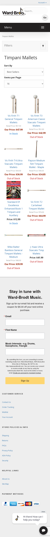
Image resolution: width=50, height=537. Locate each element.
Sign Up (25, 380)
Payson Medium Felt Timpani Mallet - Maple (36, 164)
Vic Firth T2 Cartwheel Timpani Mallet (36, 205)
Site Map (5, 484)
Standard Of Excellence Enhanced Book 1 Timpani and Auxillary (14, 208)
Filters (8, 45)
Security (5, 460)
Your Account (7, 417)
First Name (11, 330)
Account (41, 2)
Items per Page (12, 77)
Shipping (5, 435)
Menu (8, 27)
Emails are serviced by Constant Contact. (27, 373)
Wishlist (5, 412)
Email (8, 316)
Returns (5, 440)
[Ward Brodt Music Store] (14, 11)
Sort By (8, 65)
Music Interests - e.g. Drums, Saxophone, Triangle (20, 344)
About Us (5, 479)
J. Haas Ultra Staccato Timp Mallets (36, 250)
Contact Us (6, 402)
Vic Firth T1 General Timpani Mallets (13, 119)
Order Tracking (8, 407)
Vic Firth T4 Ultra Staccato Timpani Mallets (13, 164)
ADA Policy (6, 455)
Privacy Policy (7, 450)
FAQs (4, 445)
